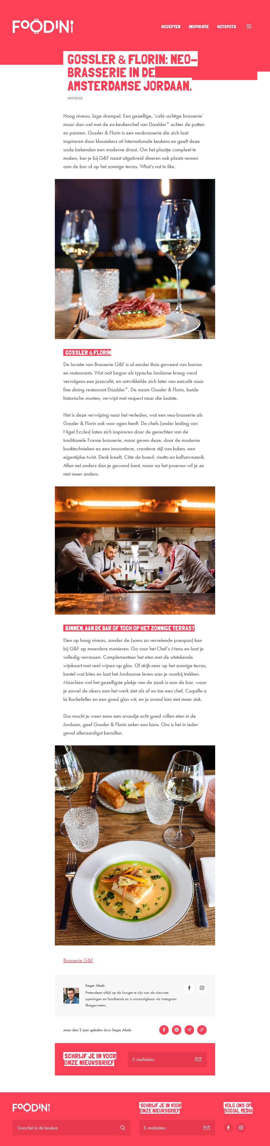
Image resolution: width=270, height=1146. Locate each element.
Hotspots (226, 26)
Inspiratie (199, 26)
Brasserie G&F (78, 960)
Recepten (170, 26)
